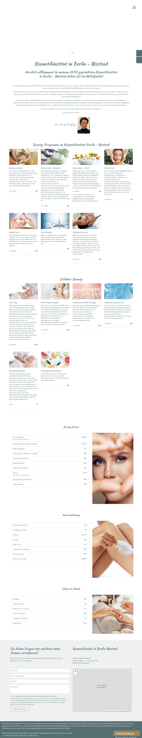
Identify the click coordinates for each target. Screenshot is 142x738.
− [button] (75, 674)
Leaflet (104, 711)
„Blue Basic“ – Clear (81, 168)
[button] (69, 52)
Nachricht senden (20, 709)
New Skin (13, 302)
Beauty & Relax (15, 168)
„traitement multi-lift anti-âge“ (84, 302)
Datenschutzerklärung (27, 704)
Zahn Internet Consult (64, 733)
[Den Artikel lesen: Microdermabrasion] (23, 367)
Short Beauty (46, 232)
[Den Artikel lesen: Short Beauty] (55, 228)
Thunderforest (111, 711)
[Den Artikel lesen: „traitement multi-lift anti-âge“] (87, 299)
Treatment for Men (80, 232)
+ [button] (75, 671)
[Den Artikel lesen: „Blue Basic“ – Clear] (87, 164)
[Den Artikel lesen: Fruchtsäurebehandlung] (55, 367)
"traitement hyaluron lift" (114, 302)
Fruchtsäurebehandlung (51, 371)
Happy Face (14, 232)
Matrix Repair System (50, 302)
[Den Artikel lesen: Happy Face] (23, 228)
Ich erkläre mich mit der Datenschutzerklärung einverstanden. (34, 696)
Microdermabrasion (17, 371)
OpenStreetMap (121, 711)
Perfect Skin (109, 168)
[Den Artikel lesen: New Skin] (23, 299)
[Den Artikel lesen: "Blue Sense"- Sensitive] (55, 164)
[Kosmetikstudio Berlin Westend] (102, 690)
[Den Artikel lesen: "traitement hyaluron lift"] (118, 299)
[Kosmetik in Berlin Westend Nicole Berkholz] (22, 14)
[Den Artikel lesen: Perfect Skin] (118, 164)
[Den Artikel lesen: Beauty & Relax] (23, 164)
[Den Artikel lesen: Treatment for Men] (87, 228)
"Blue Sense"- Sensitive (50, 168)
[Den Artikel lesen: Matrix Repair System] (55, 299)
